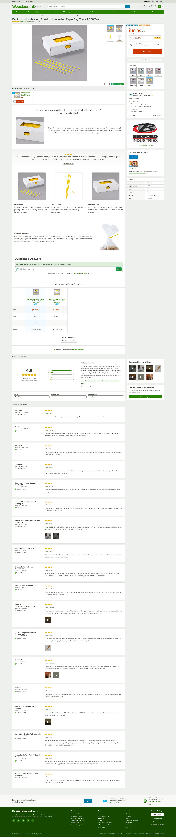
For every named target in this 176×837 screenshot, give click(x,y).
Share (107, 84)
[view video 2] (56, 536)
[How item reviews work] (36, 380)
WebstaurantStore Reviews (105, 825)
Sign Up (88, 801)
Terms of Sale (102, 833)
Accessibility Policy (131, 833)
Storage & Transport (117, 11)
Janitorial (132, 11)
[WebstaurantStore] (35, 811)
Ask (118, 269)
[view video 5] (132, 377)
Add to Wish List (145, 59)
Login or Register (145, 397)
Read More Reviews (68, 163)
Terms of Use (76, 273)
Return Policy (129, 827)
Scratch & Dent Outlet (104, 816)
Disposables (91, 11)
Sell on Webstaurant (131, 825)
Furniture (103, 11)
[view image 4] (158, 368)
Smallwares (51, 11)
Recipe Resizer (75, 822)
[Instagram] (13, 820)
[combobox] (86, 6)
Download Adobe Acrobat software (137, 173)
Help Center (17, 1)
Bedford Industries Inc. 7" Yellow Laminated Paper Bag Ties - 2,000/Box (35, 301)
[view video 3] (149, 368)
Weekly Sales (101, 818)
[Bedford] (145, 132)
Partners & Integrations (77, 825)
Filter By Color (55, 394)
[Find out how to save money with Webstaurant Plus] (14, 93)
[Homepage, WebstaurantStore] (27, 6)
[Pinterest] (32, 820)
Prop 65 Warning (77, 349)
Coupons (100, 820)
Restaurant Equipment (22, 11)
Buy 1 (130, 28)
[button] (110, 29)
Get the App (29, 1)
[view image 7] (149, 377)
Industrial (143, 11)
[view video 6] (141, 377)
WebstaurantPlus (75, 814)
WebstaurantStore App (77, 818)
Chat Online (156, 822)
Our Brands (128, 816)
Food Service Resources (105, 822)
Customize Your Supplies (78, 820)
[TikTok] (28, 820)
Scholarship (128, 822)
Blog (99, 814)
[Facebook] (23, 820)
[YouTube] (18, 820)
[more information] (152, 95)
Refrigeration (38, 11)
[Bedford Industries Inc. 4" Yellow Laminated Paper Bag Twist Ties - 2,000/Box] (22, 97)
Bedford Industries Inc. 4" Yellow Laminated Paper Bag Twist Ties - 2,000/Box (57, 301)
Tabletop (79, 11)
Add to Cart (20, 101)
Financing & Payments (131, 820)
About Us (128, 814)
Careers (127, 818)
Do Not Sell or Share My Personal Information (151, 833)
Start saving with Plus (114, 802)
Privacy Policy (85, 273)
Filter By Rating (92, 394)
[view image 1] (48, 536)
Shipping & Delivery (158, 824)
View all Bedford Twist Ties (145, 145)
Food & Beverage (66, 11)
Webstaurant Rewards (77, 816)
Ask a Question (118, 84)
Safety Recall (101, 827)
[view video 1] (132, 368)
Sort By (16, 394)
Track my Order (157, 818)
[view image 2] (141, 368)
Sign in (157, 44)
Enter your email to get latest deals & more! (24, 801)
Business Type (156, 11)
